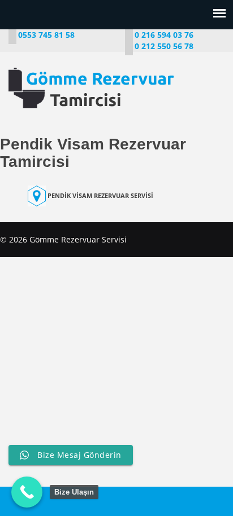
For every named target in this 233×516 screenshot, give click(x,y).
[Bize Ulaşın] (26, 492)
